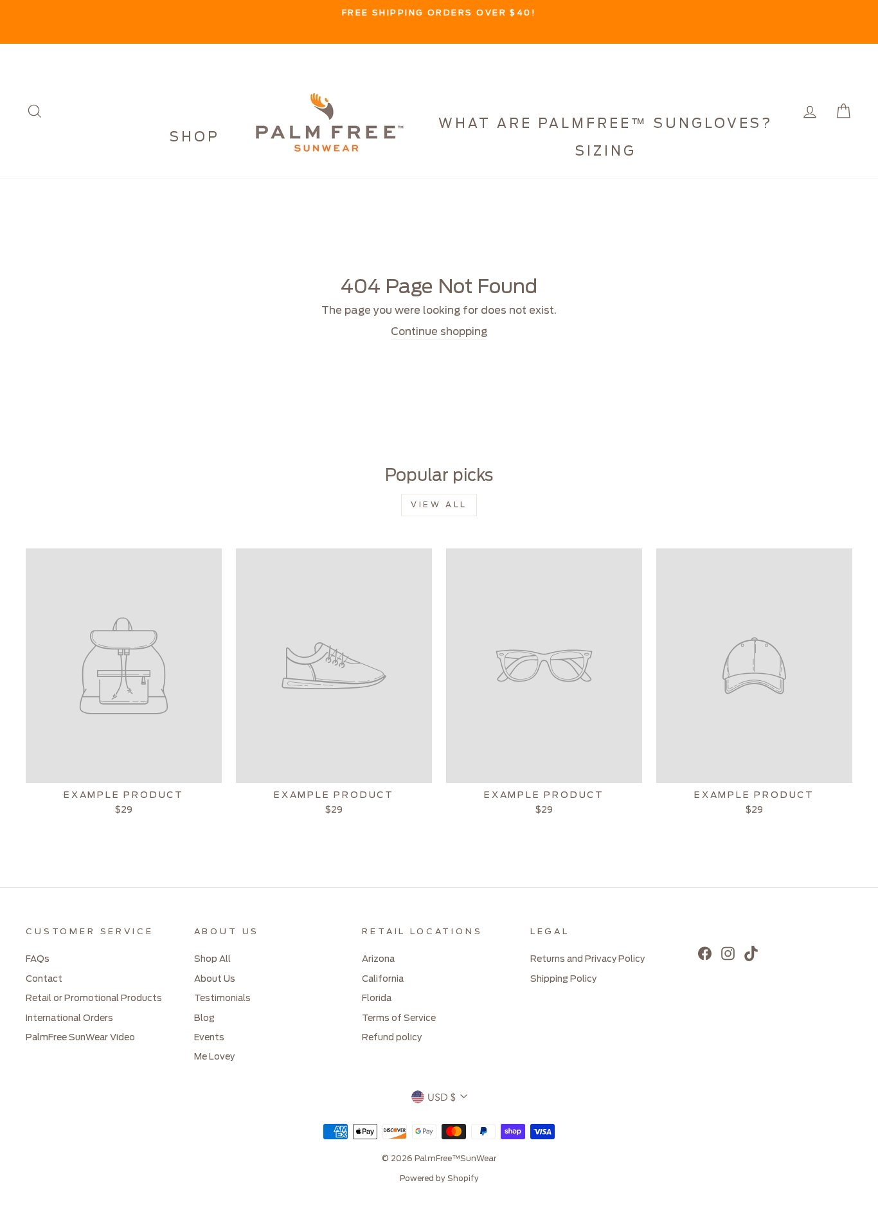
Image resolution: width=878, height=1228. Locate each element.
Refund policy (392, 1037)
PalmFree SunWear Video (80, 1037)
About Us (95, 34)
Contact (44, 979)
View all (439, 505)
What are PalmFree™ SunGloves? (605, 124)
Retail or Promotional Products (94, 998)
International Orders (69, 1018)
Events (247, 34)
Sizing (605, 151)
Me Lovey (295, 34)
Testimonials (157, 34)
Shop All (44, 34)
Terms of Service (399, 1018)
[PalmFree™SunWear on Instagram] (728, 953)
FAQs (37, 959)
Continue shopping (439, 332)
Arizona (378, 959)
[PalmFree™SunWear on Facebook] (705, 953)
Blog (209, 34)
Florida (376, 998)
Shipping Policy (563, 979)
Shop (195, 137)
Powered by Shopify (439, 1178)
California (383, 979)
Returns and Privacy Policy (587, 959)
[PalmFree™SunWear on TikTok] (751, 953)
